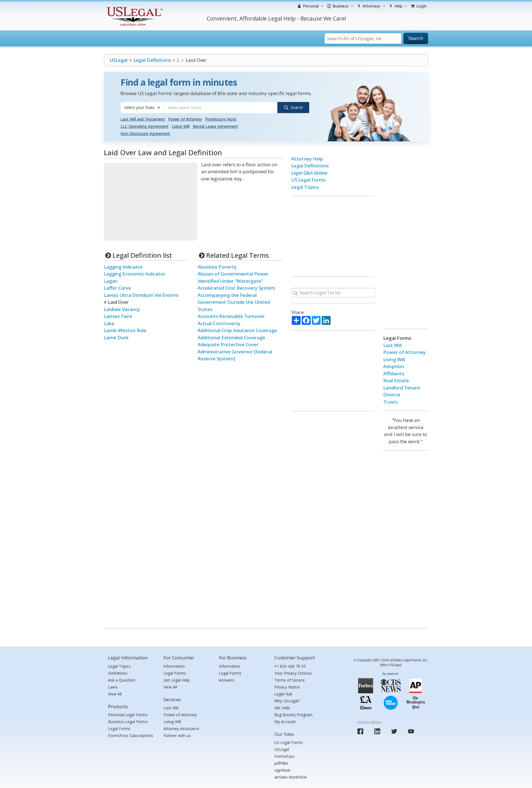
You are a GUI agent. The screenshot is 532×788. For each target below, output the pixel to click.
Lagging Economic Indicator (134, 274)
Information (174, 666)
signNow (282, 770)
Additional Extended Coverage (231, 337)
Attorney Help (307, 158)
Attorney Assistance (181, 728)
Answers (226, 680)
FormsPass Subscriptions (130, 735)
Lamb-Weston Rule (125, 330)
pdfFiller (281, 763)
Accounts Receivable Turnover (231, 316)
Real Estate (396, 380)
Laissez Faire (118, 316)
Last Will (392, 345)
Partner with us (177, 735)
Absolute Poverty (217, 267)
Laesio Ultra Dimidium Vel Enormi (141, 295)
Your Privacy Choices (293, 673)
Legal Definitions (152, 60)
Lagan (110, 281)
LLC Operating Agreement (144, 126)
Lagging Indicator (123, 267)
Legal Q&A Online (309, 173)
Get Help (282, 707)
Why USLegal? (287, 700)
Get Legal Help (176, 680)
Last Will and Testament (143, 119)
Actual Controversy (219, 323)
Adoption (393, 366)
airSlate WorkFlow (290, 777)
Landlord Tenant (401, 387)
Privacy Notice (287, 687)
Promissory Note (220, 119)
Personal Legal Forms (127, 714)
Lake (109, 323)
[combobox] (142, 107)
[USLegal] (134, 7)
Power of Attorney (185, 119)
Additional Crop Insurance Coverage (237, 330)
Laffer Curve (117, 288)
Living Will (181, 126)
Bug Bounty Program (293, 714)
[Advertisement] (150, 202)
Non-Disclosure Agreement (145, 133)
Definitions (117, 673)
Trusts (390, 402)
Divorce (391, 394)
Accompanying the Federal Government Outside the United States (234, 302)
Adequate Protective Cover (228, 344)
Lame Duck (116, 337)
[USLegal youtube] (411, 731)
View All (115, 694)
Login (420, 6)
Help (397, 6)
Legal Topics (305, 187)
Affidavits (393, 373)
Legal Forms (119, 728)
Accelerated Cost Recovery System (236, 288)
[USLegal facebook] (360, 731)
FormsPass (284, 756)
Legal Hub (283, 694)
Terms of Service (289, 680)
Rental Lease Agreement (215, 126)
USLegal (118, 60)
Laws (112, 687)
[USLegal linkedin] (377, 731)
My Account (285, 721)
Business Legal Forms (128, 721)
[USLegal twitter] (394, 731)
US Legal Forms (308, 180)
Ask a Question (121, 680)
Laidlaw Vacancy (122, 309)
